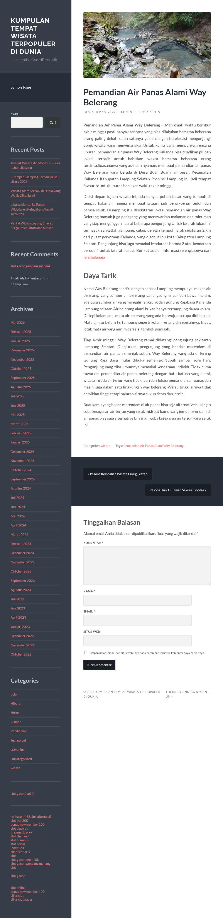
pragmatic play (21, 832)
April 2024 (18, 525)
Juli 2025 (17, 396)
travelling (18, 749)
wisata (15, 768)
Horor (15, 712)
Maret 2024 (19, 534)
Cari (14, 114)
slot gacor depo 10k (25, 860)
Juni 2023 (18, 608)
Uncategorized (21, 759)
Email (89, 611)
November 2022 (22, 645)
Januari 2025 (20, 442)
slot (13, 856)
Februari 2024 (21, 544)
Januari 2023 (20, 627)
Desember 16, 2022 (99, 112)
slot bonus (18, 844)
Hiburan (16, 703)
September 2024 (23, 479)
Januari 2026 (20, 341)
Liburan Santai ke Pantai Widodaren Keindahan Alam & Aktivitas (32, 209)
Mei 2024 (18, 516)
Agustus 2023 (21, 590)
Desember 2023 (22, 553)
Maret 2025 (19, 424)
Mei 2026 (18, 322)
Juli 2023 (17, 599)
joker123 (17, 848)
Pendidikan (19, 731)
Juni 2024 (18, 507)
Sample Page (21, 87)
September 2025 (23, 378)
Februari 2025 (21, 433)
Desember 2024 (22, 451)
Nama (89, 591)
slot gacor (18, 876)
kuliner (16, 722)
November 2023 (22, 562)
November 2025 (22, 359)
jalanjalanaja (94, 257)
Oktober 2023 (21, 571)
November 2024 (22, 461)
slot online (18, 888)
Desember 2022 (22, 636)
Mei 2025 (18, 415)
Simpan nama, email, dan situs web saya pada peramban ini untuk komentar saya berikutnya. (147, 653)
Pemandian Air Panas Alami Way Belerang (153, 446)
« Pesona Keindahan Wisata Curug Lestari (118, 474)
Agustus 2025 (21, 387)
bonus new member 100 (28, 824)
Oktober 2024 (21, 470)
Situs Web (91, 631)
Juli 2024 (17, 498)
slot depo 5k (19, 828)
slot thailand (20, 836)
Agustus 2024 (21, 488)
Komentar (93, 542)
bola (14, 694)
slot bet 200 (19, 820)
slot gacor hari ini (23, 793)
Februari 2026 (21, 332)
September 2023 (23, 581)
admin (126, 112)
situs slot (17, 895)
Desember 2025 (22, 350)
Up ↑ (169, 696)
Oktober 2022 (21, 654)
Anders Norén (194, 692)
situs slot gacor (21, 899)
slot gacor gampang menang (31, 266)
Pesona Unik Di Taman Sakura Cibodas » (178, 490)
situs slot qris (20, 852)
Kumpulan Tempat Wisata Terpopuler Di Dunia (33, 36)
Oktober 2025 (21, 368)
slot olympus (20, 840)
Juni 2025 (18, 405)
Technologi (18, 740)
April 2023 (18, 617)
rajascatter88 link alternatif (31, 816)
